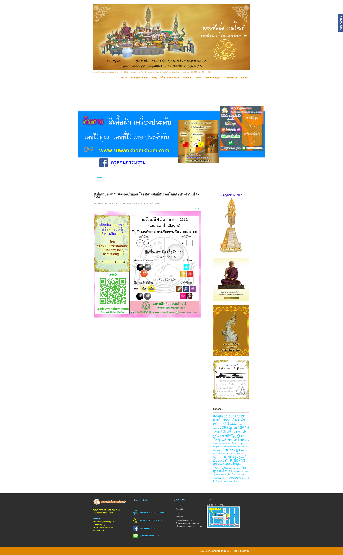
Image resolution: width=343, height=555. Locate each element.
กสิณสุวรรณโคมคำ (139, 78)
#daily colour (223, 416)
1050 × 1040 (120, 203)
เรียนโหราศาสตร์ (236, 474)
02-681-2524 (145, 520)
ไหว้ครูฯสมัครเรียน (230, 481)
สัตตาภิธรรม (239, 457)
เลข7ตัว (219, 478)
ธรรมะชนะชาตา (237, 446)
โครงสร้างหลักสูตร (212, 78)
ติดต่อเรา (245, 78)
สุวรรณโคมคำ (222, 471)
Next (198, 208)
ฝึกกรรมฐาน (232, 449)
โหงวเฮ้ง (225, 478)
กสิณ (228, 443)
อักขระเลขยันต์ (237, 471)
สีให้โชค (241, 467)
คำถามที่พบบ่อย (230, 78)
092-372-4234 (156, 520)
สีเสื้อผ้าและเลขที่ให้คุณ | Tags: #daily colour (229, 464)
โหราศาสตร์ (234, 477)
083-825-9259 (196, 523)
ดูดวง (217, 446)
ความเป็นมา (187, 78)
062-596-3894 (184, 523)
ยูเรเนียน (232, 453)
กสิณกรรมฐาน (238, 443)
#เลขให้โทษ (234, 439)
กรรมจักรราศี (221, 443)
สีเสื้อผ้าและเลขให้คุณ (169, 78)
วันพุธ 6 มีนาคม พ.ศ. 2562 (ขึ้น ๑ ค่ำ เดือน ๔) (143, 203)
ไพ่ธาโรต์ (219, 481)
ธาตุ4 (246, 447)
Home (178, 505)
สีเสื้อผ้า (236, 460)
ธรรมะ (198, 78)
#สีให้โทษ (230, 436)
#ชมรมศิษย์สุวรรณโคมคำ (230, 417)
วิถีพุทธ (229, 456)
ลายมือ (219, 457)
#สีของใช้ (221, 423)
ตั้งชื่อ (221, 447)
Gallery (154, 78)
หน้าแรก (124, 78)
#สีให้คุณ (218, 436)
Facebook (180, 517)
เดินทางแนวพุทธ (219, 475)
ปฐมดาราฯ (217, 450)
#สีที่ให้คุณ (228, 427)
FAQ (177, 513)
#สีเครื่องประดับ (234, 431)
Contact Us (180, 509)
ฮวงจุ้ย (245, 471)
